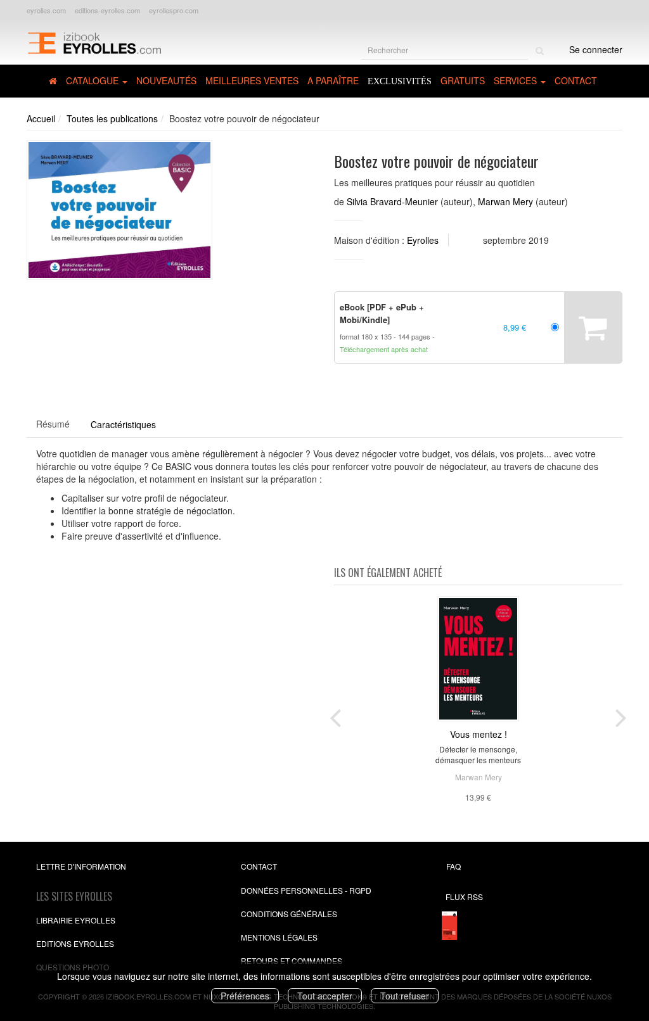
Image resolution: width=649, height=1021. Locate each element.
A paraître (333, 80)
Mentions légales (279, 937)
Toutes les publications (112, 118)
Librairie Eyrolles (75, 920)
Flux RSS (464, 896)
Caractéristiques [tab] (123, 424)
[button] (119, 210)
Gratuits (462, 80)
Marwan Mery (505, 201)
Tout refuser (404, 995)
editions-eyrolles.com (107, 10)
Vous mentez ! (478, 734)
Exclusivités (400, 81)
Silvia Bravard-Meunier (392, 201)
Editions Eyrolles (75, 943)
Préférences (245, 995)
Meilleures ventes (252, 80)
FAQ (453, 866)
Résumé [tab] (53, 423)
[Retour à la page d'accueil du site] (94, 42)
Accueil (41, 118)
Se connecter (595, 49)
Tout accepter (324, 995)
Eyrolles (423, 240)
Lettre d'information (81, 866)
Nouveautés (166, 80)
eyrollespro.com (173, 10)
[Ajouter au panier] (593, 327)
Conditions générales (289, 913)
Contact (576, 80)
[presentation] (335, 715)
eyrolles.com (46, 10)
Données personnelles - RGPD (306, 890)
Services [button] (516, 80)
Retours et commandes (291, 960)
